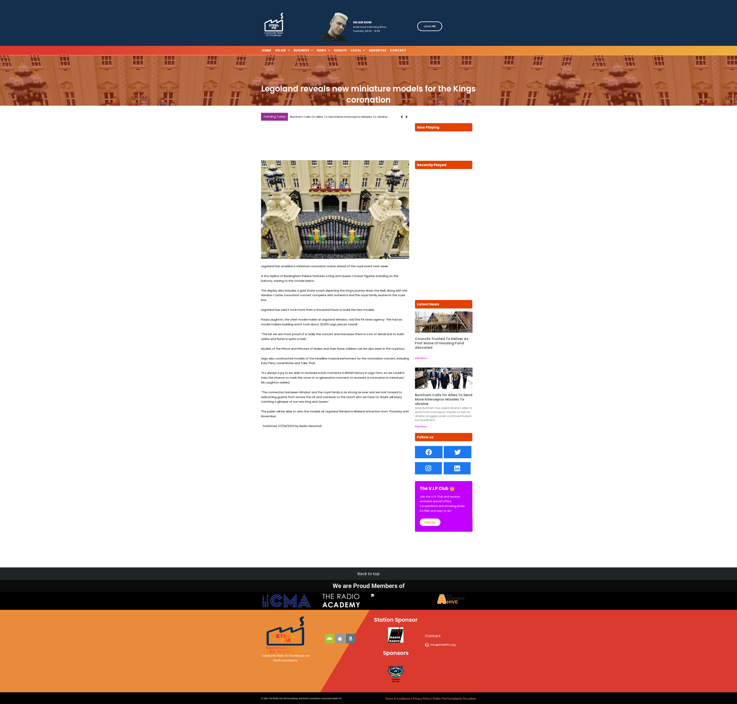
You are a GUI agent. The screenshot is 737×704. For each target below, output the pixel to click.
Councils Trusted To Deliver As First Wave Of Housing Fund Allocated (441, 343)
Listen (428, 26)
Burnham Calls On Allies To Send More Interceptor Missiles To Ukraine (443, 399)
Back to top (368, 573)
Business (301, 50)
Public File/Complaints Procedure (454, 698)
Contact (398, 50)
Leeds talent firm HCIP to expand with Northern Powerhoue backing (340, 117)
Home (266, 50)
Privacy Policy (422, 698)
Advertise (377, 50)
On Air (280, 50)
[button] (406, 117)
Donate (340, 50)
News (321, 50)
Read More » (421, 358)
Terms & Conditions (398, 698)
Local (356, 50)
